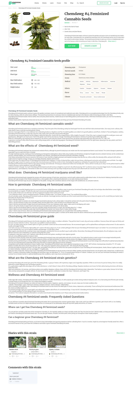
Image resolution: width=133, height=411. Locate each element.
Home (9, 8)
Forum (59, 3)
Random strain (13, 349)
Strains (44, 3)
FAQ (65, 3)
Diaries (37, 3)
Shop (71, 3)
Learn (52, 3)
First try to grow (34, 349)
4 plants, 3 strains (54, 349)
